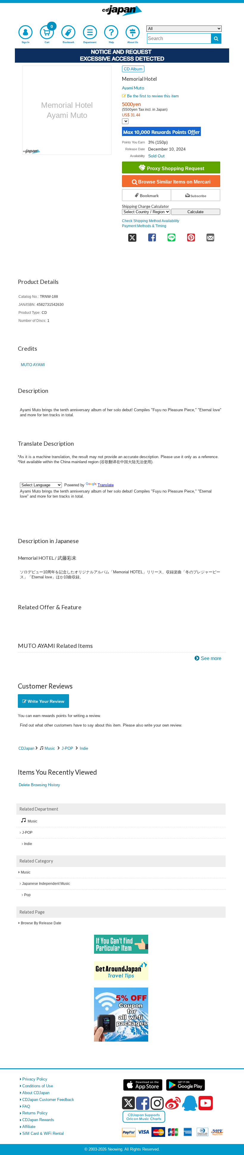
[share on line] (171, 235)
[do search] (216, 38)
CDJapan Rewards (38, 1120)
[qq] (189, 1103)
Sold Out (156, 156)
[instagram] (157, 1103)
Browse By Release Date (41, 923)
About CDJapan (35, 1093)
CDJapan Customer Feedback (48, 1099)
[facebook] (142, 1103)
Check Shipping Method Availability (150, 221)
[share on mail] (210, 235)
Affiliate (28, 1126)
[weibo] (173, 1103)
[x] (128, 1103)
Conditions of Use (37, 1086)
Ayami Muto (133, 87)
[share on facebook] (152, 235)
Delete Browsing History (39, 785)
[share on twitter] (132, 235)
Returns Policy (35, 1113)
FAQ (26, 1106)
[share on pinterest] (191, 235)
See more (211, 658)
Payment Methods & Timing (144, 226)
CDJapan (26, 748)
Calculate (195, 212)
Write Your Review (45, 701)
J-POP (67, 748)
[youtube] (205, 1103)
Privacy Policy (34, 1079)
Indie (84, 748)
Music (50, 748)
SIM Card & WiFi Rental (43, 1133)
